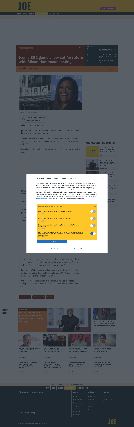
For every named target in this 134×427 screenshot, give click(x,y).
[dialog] (67, 213)
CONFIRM (52, 241)
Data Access (67, 249)
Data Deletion (55, 249)
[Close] (103, 178)
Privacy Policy (78, 249)
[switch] (93, 211)
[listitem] (67, 207)
